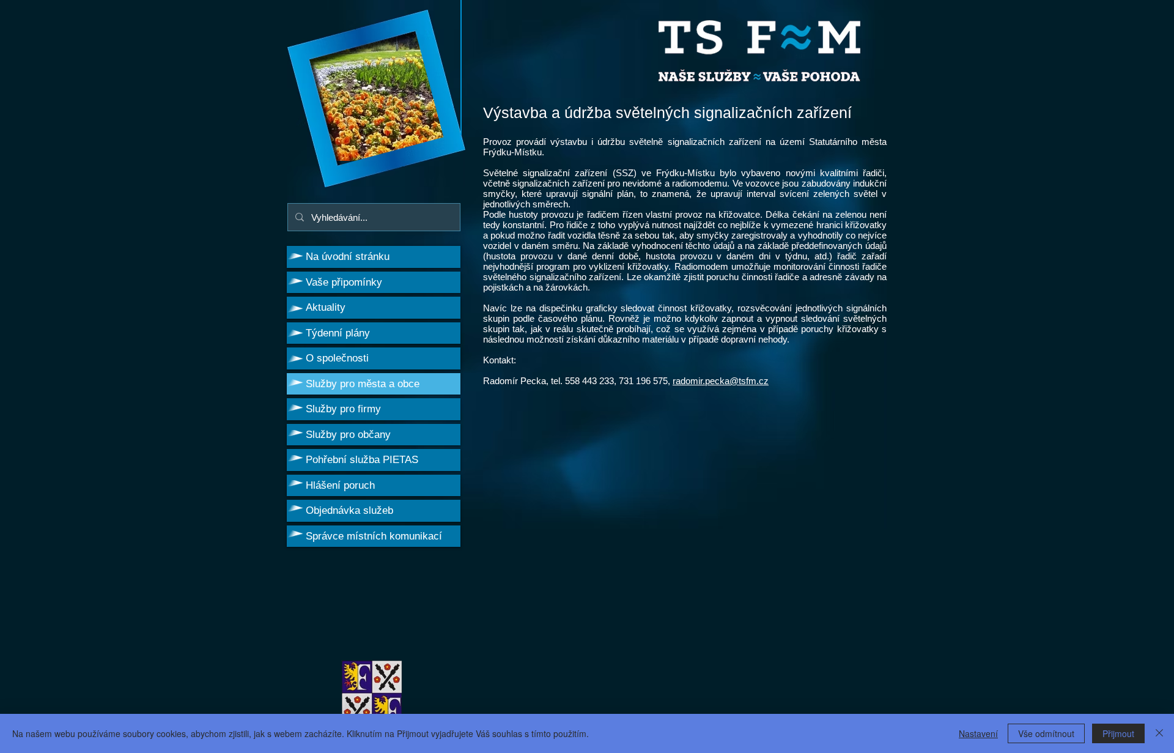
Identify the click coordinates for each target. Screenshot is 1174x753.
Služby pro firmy (343, 409)
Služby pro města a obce (362, 384)
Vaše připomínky (344, 282)
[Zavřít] (1159, 733)
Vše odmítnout (1046, 733)
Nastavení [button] (978, 733)
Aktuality (325, 307)
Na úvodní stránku (347, 256)
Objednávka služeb (349, 510)
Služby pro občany (348, 434)
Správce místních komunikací (374, 536)
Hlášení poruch (340, 485)
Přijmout (1118, 733)
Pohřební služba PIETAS (362, 460)
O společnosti (337, 358)
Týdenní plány (338, 333)
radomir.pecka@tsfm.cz (721, 381)
